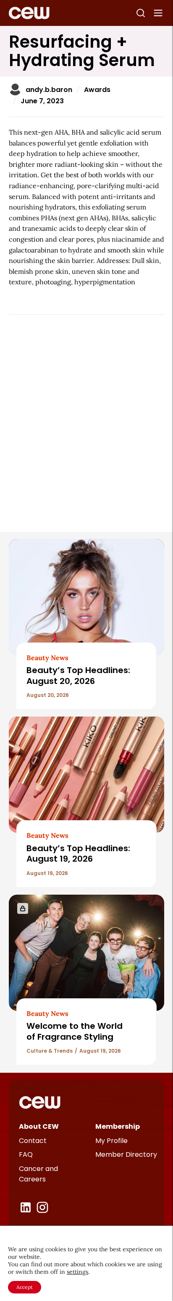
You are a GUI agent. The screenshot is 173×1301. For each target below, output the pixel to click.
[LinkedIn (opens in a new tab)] (25, 1207)
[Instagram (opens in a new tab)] (42, 1207)
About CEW (39, 1126)
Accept (24, 1287)
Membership (117, 1126)
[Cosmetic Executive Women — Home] (29, 13)
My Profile (111, 1140)
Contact (33, 1140)
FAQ (26, 1154)
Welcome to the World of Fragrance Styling (74, 1031)
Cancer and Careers (38, 1174)
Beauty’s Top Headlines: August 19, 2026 (78, 853)
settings (77, 1271)
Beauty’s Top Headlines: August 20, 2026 (78, 675)
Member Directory (126, 1154)
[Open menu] (158, 13)
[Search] (141, 13)
